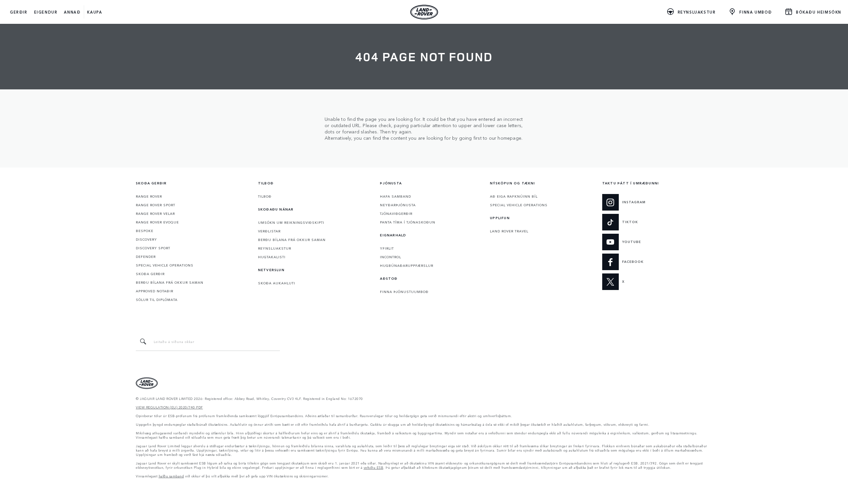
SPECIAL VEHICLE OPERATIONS (164, 265)
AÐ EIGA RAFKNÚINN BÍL (514, 196)
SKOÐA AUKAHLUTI (276, 283)
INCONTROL (390, 257)
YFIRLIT (387, 248)
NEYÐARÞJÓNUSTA (398, 205)
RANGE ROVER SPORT (155, 205)
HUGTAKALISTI (272, 257)
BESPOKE (144, 230)
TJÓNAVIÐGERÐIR (396, 213)
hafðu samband (171, 476)
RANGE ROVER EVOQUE (157, 222)
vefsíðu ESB (374, 467)
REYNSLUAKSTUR (274, 248)
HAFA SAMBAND (395, 196)
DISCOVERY (146, 239)
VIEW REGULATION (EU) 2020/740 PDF (169, 407)
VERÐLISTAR (269, 231)
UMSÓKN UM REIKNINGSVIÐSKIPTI (291, 222)
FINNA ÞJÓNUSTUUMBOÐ (404, 291)
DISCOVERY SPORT (153, 248)
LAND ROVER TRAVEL (509, 231)
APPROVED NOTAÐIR (154, 291)
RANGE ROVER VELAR (155, 213)
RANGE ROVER (149, 196)
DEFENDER (146, 256)
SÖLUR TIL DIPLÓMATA (157, 299)
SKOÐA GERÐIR (150, 273)
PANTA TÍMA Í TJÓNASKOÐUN (407, 222)
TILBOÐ (265, 196)
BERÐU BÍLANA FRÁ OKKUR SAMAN (169, 282)
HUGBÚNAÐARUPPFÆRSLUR (406, 265)
